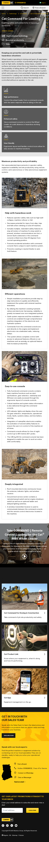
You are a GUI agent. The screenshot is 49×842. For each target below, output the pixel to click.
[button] (42, 3)
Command (23, 13)
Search (26, 8)
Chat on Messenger (24, 777)
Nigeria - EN (7, 835)
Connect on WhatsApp (25, 773)
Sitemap (15, 835)
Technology (13, 13)
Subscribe (32, 810)
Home (4, 13)
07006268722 (27, 768)
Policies (21, 835)
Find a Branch (40, 8)
